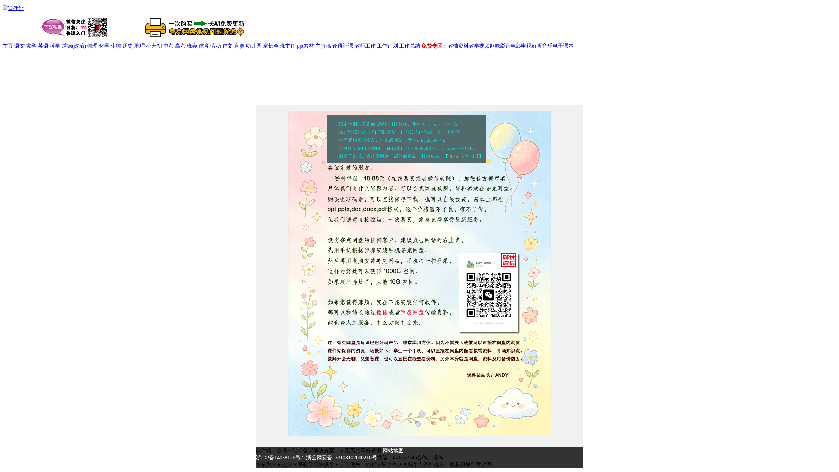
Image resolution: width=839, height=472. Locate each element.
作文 (227, 46)
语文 (19, 46)
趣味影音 (500, 46)
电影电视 (521, 46)
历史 (128, 46)
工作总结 (409, 46)
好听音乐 (542, 46)
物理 (92, 46)
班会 (192, 46)
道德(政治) (74, 46)
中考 (168, 46)
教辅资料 (458, 46)
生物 (116, 46)
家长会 (271, 46)
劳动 (215, 46)
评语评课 (342, 46)
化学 (104, 46)
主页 (8, 46)
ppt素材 (305, 46)
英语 (43, 46)
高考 (180, 46)
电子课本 (563, 46)
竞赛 (239, 46)
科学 (55, 46)
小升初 (154, 46)
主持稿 (323, 46)
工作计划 (387, 46)
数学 (31, 46)
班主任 (288, 46)
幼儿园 (254, 46)
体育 (204, 46)
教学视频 (479, 46)
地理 (139, 46)
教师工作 (365, 46)
